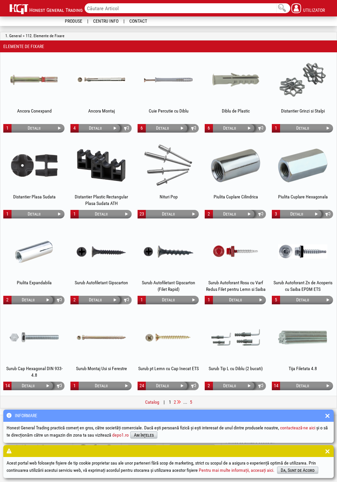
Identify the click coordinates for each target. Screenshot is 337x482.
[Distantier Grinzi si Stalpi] (302, 79)
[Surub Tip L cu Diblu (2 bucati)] (235, 337)
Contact (138, 21)
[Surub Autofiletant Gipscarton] (101, 251)
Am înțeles (144, 435)
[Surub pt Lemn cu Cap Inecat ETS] (168, 337)
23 (142, 213)
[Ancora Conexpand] (34, 79)
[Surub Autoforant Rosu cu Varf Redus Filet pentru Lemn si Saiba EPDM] (235, 251)
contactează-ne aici (297, 427)
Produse (73, 21)
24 (142, 385)
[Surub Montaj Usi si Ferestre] (101, 337)
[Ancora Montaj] (101, 79)
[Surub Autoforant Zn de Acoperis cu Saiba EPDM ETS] (302, 251)
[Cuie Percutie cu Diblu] (168, 79)
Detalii (34, 128)
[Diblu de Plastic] (235, 79)
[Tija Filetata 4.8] (302, 337)
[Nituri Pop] (168, 165)
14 (7, 385)
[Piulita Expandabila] (34, 251)
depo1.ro (120, 435)
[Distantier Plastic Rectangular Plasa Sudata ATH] (101, 165)
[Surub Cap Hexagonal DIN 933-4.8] (34, 337)
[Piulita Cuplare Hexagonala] (302, 165)
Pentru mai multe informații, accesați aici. (236, 470)
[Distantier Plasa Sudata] (34, 165)
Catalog (152, 402)
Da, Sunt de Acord (298, 470)
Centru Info (105, 21)
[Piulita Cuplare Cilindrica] (235, 165)
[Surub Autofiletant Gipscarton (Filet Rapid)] (168, 251)
